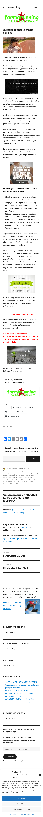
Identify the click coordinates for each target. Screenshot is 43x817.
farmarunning (11, 7)
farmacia (32, 479)
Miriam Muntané (11, 468)
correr (35, 471)
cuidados (17, 477)
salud (5, 475)
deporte (5, 473)
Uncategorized (12, 475)
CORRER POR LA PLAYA (14, 696)
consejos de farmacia (25, 471)
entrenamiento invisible (11, 479)
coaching (6, 477)
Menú (36, 7)
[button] (40, 775)
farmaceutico (24, 479)
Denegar (21, 804)
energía (29, 477)
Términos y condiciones (27, 814)
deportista (12, 473)
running (35, 473)
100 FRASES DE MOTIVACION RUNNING (21, 682)
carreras (15, 471)
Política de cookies (13, 814)
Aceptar (21, 798)
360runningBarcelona (26, 475)
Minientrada (7, 471)
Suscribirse (33, 459)
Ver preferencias (21, 809)
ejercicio (19, 473)
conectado (25, 527)
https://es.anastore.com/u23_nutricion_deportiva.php (12, 605)
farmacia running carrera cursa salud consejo (18, 481)
